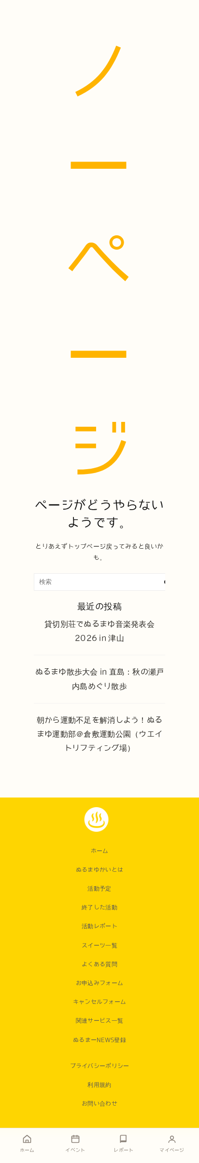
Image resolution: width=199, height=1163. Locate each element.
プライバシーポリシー (99, 1065)
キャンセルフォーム (99, 1001)
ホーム (100, 850)
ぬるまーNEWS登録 (99, 1039)
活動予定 (99, 888)
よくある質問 (99, 964)
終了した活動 (99, 907)
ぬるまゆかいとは (99, 869)
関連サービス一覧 (99, 1020)
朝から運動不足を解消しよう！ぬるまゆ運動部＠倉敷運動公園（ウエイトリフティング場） (99, 734)
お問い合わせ (99, 1103)
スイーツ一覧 (99, 945)
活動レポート (99, 926)
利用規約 (99, 1084)
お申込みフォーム (99, 983)
